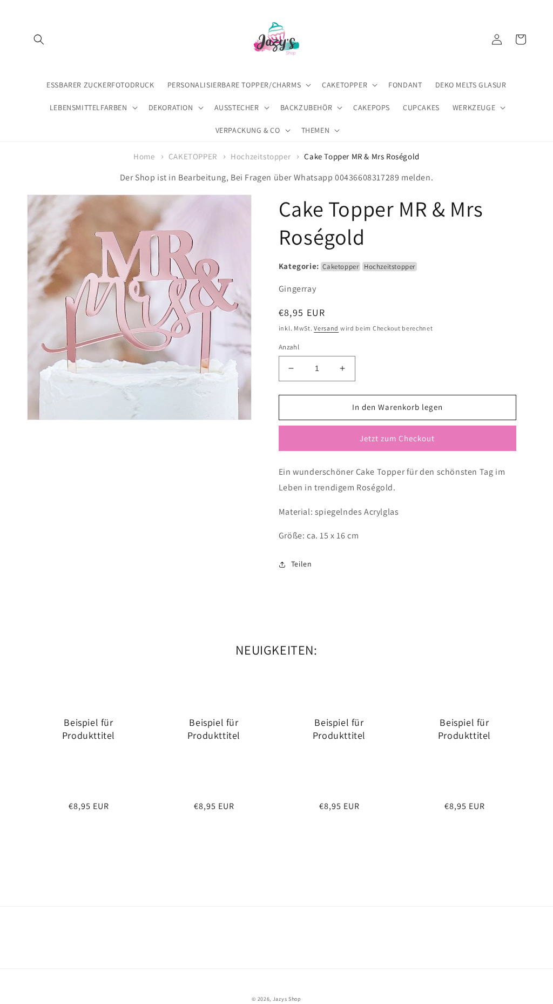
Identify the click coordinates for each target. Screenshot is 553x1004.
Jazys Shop (287, 998)
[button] (39, 39)
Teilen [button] (301, 564)
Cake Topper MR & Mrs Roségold (361, 156)
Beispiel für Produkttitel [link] (88, 728)
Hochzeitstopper (261, 156)
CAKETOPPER (192, 156)
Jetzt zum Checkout (397, 438)
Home (143, 156)
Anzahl (289, 347)
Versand (326, 328)
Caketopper (340, 266)
